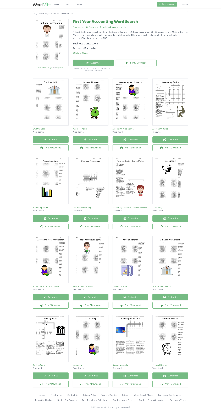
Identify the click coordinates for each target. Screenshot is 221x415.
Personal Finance (80, 129)
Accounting (157, 207)
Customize (95, 62)
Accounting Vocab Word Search (46, 286)
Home (56, 4)
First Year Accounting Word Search (105, 21)
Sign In (185, 4)
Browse (79, 4)
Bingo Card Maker (43, 400)
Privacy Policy (89, 395)
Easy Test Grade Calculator (95, 400)
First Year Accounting (82, 207)
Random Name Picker (123, 400)
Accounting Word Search (123, 129)
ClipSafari (59, 68)
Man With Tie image (45, 68)
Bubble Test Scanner (67, 400)
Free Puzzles (56, 395)
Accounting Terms (40, 207)
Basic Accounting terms (83, 286)
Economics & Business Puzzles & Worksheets (99, 27)
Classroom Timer (177, 400)
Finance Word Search (161, 286)
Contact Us (72, 395)
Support (67, 4)
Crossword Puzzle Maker (170, 395)
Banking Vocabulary (121, 365)
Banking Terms (39, 365)
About (42, 395)
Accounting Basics (160, 129)
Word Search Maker (143, 395)
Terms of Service (109, 395)
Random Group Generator (151, 400)
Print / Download (138, 62)
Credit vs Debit (39, 129)
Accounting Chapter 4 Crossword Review (130, 207)
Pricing (125, 395)
